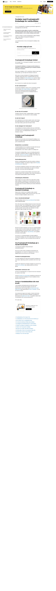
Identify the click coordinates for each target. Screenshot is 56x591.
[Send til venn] (40, 23)
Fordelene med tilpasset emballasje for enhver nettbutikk (26, 325)
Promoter (14, 1)
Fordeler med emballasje (23, 326)
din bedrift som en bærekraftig (23, 275)
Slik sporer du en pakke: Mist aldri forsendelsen (24, 328)
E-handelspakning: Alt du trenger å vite (23, 317)
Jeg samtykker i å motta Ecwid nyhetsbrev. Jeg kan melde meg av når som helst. (27, 55)
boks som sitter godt (25, 154)
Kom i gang (50, 1)
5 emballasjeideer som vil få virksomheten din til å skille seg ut (27, 318)
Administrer (19, 1)
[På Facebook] (35, 23)
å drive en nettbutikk (32, 289)
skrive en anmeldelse (21, 265)
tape (30, 231)
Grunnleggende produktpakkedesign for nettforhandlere (26, 323)
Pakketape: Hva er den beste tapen (22, 333)
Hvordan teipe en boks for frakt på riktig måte (24, 331)
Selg (10, 1)
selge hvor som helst (26, 295)
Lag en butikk (8, 11)
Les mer (28, 309)
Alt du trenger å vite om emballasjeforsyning (24, 320)
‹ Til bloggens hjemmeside (19, 16)
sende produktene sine (29, 77)
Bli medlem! (35, 53)
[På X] (38, 23)
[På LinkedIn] (37, 23)
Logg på (44, 1)
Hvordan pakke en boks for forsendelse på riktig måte (25, 330)
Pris (41, 1)
